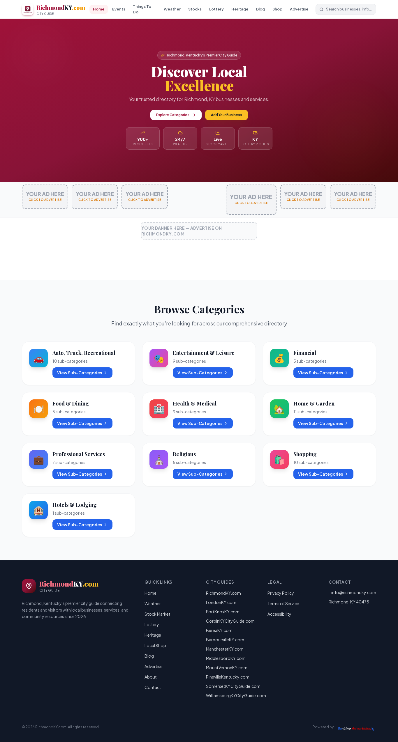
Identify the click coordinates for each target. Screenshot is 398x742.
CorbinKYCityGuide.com (230, 621)
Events (118, 9)
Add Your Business (226, 115)
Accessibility (279, 614)
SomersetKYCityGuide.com (233, 686)
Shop (277, 9)
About (151, 676)
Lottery (216, 9)
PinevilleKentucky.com (227, 676)
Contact (153, 687)
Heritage (240, 9)
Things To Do (142, 9)
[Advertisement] (199, 262)
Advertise (299, 9)
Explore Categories (172, 115)
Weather (172, 9)
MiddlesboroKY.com (226, 658)
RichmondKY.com (223, 593)
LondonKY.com (221, 602)
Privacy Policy (280, 593)
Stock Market (157, 614)
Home (99, 9)
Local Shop (155, 645)
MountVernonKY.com (226, 667)
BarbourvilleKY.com (225, 639)
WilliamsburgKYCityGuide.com (236, 695)
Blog (260, 9)
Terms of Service (283, 603)
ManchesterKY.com (225, 648)
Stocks (195, 9)
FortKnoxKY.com (222, 611)
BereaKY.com (219, 630)
